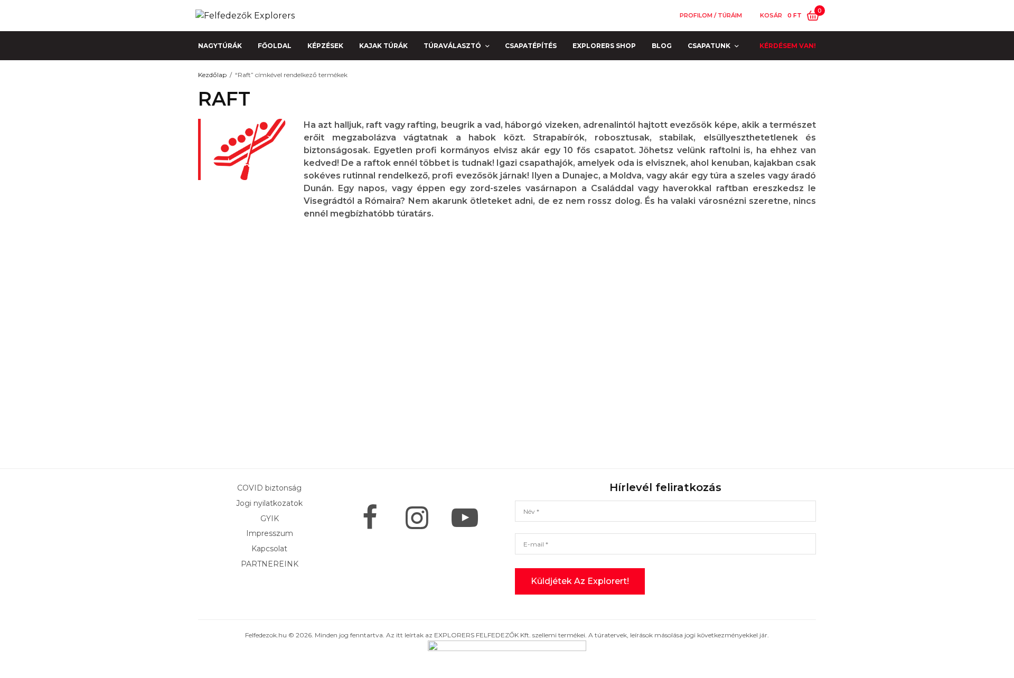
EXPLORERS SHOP (604, 46)
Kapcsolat (269, 548)
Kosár (771, 15)
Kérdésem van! (787, 46)
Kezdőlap (212, 75)
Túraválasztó (452, 46)
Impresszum (269, 533)
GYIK (269, 518)
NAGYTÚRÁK (220, 46)
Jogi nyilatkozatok (269, 502)
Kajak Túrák (383, 46)
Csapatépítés (531, 46)
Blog (662, 46)
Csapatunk (709, 46)
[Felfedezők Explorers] (245, 16)
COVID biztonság (269, 488)
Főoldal (275, 46)
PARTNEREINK (269, 564)
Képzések (325, 46)
